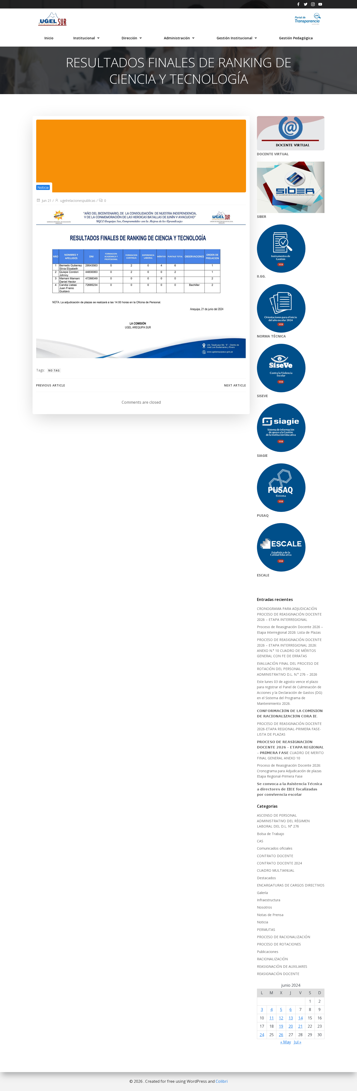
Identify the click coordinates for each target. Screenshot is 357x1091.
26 (281, 1034)
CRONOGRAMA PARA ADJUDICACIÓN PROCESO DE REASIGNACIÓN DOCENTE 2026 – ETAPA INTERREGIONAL (289, 614)
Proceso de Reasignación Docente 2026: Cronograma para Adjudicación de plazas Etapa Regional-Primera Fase (289, 771)
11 (271, 1018)
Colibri (222, 1081)
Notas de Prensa (270, 914)
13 (291, 1018)
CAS (260, 841)
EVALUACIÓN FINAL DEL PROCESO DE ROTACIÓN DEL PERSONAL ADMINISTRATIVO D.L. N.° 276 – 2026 (288, 669)
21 (300, 1026)
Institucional (84, 38)
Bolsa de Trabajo (270, 833)
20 (291, 1026)
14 (300, 1018)
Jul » (297, 1042)
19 (281, 1026)
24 (262, 1034)
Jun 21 (46, 200)
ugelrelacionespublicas (77, 200)
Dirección (129, 38)
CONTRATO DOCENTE (275, 855)
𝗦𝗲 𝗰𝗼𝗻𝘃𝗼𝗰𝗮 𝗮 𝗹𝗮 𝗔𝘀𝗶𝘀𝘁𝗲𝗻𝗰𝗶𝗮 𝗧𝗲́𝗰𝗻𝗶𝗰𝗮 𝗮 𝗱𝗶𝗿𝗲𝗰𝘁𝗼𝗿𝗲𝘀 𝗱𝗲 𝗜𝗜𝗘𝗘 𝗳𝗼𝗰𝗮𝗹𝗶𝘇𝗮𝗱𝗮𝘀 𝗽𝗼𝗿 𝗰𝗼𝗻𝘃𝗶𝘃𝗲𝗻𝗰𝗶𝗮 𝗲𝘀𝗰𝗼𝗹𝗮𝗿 (289, 789)
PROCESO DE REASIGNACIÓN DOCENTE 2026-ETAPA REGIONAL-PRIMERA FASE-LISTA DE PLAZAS (289, 729)
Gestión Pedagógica (296, 38)
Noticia (43, 187)
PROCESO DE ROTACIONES (279, 944)
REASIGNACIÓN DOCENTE (278, 973)
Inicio (48, 38)
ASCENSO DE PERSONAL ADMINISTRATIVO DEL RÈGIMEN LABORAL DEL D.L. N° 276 (283, 821)
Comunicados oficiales (274, 848)
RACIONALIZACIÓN (272, 959)
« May (285, 1042)
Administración (177, 38)
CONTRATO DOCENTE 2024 (279, 863)
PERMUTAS (266, 929)
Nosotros (264, 907)
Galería (262, 892)
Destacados (266, 878)
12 (281, 1018)
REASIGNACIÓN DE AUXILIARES (282, 966)
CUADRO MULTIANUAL (275, 870)
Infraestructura (268, 900)
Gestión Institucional (234, 38)
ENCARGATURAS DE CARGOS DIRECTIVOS (290, 885)
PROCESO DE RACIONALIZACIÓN (283, 937)
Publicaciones (267, 951)
